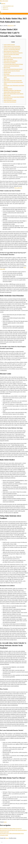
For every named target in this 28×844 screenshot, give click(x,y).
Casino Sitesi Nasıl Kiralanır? (10, 101)
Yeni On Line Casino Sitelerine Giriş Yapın (13, 57)
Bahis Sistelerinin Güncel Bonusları (11, 51)
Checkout (5, 9)
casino (5, 822)
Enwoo (7, 838)
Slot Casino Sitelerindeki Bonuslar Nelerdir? (13, 69)
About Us (5, 7)
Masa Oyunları (7, 67)
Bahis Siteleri (6, 78)
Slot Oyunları (6, 74)
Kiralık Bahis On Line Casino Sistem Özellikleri (14, 96)
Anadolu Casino (7, 72)
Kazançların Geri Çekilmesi (9, 62)
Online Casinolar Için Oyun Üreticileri (12, 46)
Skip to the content (4, 0)
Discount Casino (7, 56)
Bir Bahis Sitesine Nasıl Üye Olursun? (12, 70)
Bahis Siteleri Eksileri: (8, 59)
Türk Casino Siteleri (8, 98)
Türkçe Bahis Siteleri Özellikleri (10, 60)
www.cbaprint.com (8, 6)
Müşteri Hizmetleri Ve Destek (10, 100)
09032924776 (11, 25)
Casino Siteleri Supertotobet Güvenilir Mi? (13, 80)
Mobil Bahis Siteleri (8, 88)
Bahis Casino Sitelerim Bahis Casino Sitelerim (13, 93)
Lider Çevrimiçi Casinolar (9, 44)
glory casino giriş (18, 187)
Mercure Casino (7, 95)
